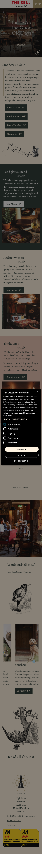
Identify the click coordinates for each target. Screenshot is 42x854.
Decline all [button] (21, 455)
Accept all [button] (22, 449)
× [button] (37, 392)
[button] (21, 419)
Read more (7, 416)
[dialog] (21, 427)
